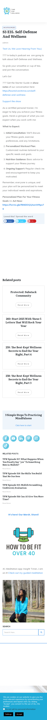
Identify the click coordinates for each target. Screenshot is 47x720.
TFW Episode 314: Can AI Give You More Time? (23, 498)
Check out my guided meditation (25, 572)
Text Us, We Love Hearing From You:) (22, 48)
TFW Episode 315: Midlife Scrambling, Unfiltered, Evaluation (22, 486)
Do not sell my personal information (20, 709)
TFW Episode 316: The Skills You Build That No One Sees (22, 475)
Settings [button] (8, 714)
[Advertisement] (23, 249)
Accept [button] (19, 714)
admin (5, 43)
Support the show (12, 101)
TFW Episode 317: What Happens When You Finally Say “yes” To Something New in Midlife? (23, 461)
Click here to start (23, 425)
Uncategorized (9, 28)
